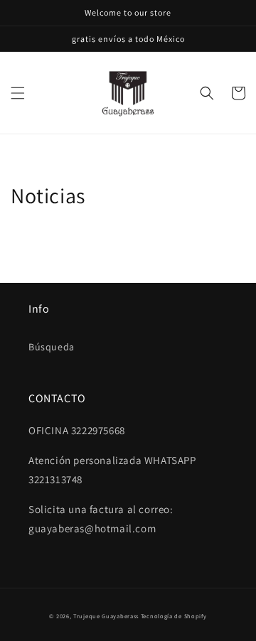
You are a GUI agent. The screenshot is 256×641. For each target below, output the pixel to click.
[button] (17, 93)
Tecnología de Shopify (174, 616)
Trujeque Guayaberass (106, 616)
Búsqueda (51, 346)
